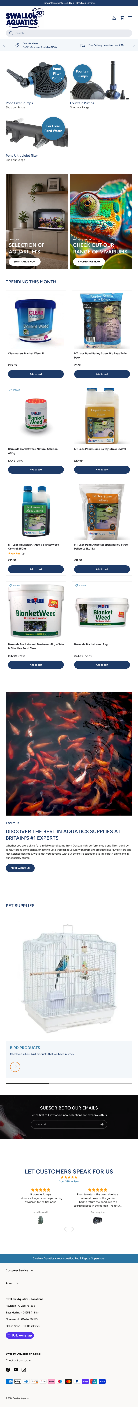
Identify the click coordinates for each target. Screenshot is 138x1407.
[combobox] (69, 33)
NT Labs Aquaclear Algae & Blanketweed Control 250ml (33, 546)
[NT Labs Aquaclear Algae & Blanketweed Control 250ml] (36, 512)
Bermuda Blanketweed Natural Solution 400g (33, 451)
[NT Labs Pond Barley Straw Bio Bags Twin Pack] (102, 321)
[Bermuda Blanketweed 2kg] (102, 611)
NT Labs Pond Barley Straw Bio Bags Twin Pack (100, 355)
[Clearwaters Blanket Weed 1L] (36, 321)
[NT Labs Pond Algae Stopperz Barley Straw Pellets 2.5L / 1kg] (102, 512)
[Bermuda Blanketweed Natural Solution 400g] (36, 416)
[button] (122, 18)
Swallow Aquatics (21, 1398)
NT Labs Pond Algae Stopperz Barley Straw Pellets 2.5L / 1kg (101, 546)
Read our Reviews (85, 2)
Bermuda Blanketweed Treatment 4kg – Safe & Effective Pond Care (36, 646)
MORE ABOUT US (20, 867)
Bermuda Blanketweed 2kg (91, 644)
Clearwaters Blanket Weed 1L (26, 353)
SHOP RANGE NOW (25, 261)
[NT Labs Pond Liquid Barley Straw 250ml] (102, 416)
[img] (69, 1177)
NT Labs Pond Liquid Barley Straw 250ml (100, 449)
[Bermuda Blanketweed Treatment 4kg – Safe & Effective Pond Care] (36, 611)
